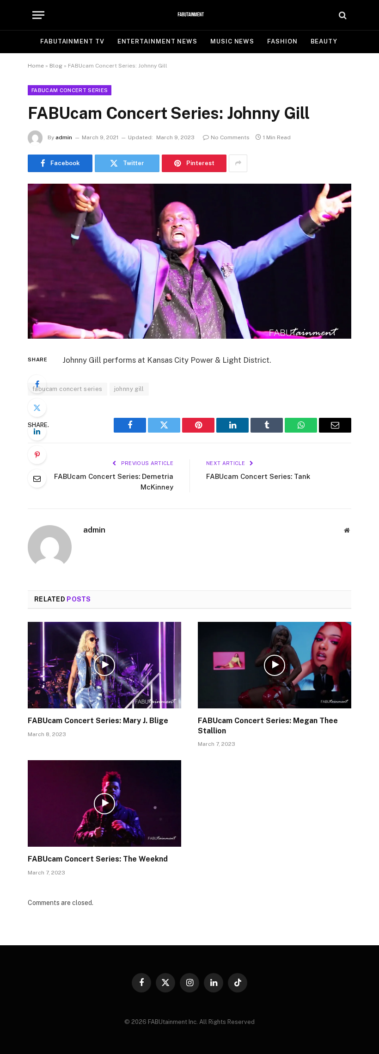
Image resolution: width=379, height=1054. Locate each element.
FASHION (282, 41)
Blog (55, 65)
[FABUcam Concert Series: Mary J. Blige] (104, 665)
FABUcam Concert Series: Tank (258, 476)
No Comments (230, 137)
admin (63, 137)
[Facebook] (37, 384)
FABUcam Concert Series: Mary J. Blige (98, 720)
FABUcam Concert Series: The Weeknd (98, 859)
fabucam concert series (67, 388)
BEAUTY (324, 41)
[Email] (37, 478)
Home (36, 65)
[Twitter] (37, 407)
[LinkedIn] (37, 431)
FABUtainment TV (72, 41)
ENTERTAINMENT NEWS (157, 41)
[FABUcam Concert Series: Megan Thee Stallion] (274, 665)
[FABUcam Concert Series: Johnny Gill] (189, 261)
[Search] (342, 15)
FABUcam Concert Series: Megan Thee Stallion (268, 725)
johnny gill (129, 388)
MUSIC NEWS (232, 41)
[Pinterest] (37, 455)
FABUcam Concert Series (69, 90)
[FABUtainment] (190, 15)
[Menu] (38, 15)
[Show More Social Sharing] (238, 163)
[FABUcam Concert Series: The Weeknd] (104, 803)
